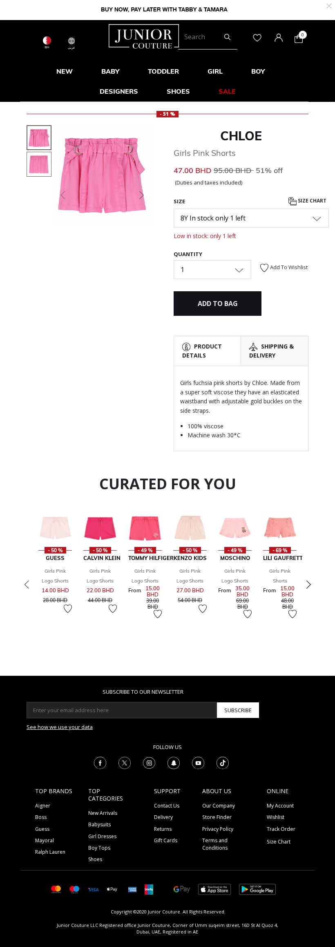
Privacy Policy (217, 829)
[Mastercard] (56, 889)
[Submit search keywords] (227, 37)
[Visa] (93, 889)
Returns (163, 829)
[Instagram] (149, 762)
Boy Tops (99, 847)
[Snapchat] (174, 762)
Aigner (42, 805)
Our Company (218, 805)
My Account (280, 805)
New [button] (64, 71)
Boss (41, 817)
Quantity (188, 254)
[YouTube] (198, 762)
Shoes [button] (178, 91)
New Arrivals (102, 813)
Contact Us (166, 805)
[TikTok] (223, 762)
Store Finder (217, 817)
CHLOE (241, 136)
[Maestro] (74, 889)
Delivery (163, 817)
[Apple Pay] (112, 889)
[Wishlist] (68, 609)
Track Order (281, 829)
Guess (42, 829)
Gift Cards (165, 840)
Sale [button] (227, 91)
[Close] (329, 5)
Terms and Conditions (215, 844)
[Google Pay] (182, 889)
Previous (26, 584)
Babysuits (99, 824)
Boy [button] (258, 71)
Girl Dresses (102, 836)
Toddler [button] (163, 71)
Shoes (95, 859)
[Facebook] (100, 762)
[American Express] (132, 889)
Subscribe (238, 710)
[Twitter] (124, 762)
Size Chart (311, 200)
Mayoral (44, 840)
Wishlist (275, 817)
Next (308, 584)
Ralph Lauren (50, 851)
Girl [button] (215, 71)
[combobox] (207, 37)
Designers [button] (119, 91)
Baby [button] (110, 71)
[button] (62, 195)
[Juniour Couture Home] (144, 35)
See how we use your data (60, 727)
